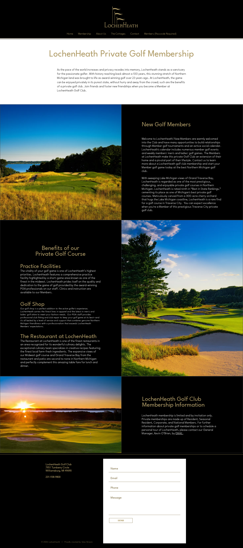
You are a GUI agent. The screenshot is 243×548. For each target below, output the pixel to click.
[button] (85, 34)
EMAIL (179, 433)
